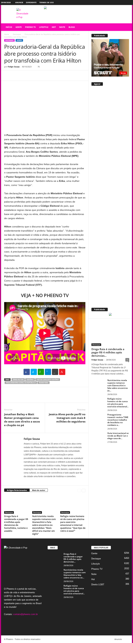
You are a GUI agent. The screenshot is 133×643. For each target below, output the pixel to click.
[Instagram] (119, 2)
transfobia (43, 383)
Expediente (31, 2)
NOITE (62, 27)
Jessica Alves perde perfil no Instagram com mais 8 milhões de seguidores (67, 417)
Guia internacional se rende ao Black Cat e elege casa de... (118, 436)
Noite (93, 574)
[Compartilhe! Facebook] (27, 372)
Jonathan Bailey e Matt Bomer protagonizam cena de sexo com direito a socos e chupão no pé (22, 419)
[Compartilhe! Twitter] (34, 372)
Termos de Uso (46, 2)
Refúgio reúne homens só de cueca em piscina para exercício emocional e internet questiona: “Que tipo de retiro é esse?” (72, 523)
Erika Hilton (18, 379)
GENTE (19, 27)
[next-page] (83, 490)
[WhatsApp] (31, 75)
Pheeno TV (97, 569)
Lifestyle (95, 563)
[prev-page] (79, 490)
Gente (19, 40)
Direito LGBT (97, 584)
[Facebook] (113, 2)
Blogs (72, 27)
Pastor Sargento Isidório (48, 379)
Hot (93, 579)
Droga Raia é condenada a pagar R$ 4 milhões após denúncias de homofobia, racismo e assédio (16, 523)
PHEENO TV (30, 27)
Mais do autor (38, 490)
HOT (54, 27)
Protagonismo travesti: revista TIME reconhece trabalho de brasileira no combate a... (117, 419)
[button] (127, 27)
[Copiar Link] (55, 372)
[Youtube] (129, 2)
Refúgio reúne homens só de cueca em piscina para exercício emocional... (117, 402)
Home (6, 34)
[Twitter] (124, 2)
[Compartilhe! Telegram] (48, 372)
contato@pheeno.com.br (25, 614)
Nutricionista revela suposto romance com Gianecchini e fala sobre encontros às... (117, 385)
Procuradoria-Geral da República (21, 383)
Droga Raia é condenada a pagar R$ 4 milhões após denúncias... (107, 352)
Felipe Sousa (14, 66)
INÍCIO (9, 27)
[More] (39, 75)
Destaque (17, 34)
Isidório (30, 379)
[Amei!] (62, 372)
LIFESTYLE (43, 27)
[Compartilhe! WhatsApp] (41, 372)
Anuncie (19, 2)
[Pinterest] (23, 75)
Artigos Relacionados (17, 490)
